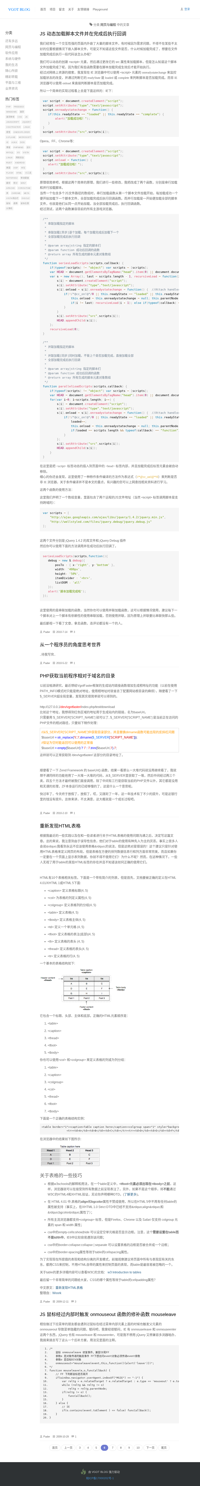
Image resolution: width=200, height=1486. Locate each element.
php (8, 107)
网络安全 (20, 158)
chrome (16, 193)
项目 (53, 9)
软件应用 (11, 53)
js (26, 117)
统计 (15, 183)
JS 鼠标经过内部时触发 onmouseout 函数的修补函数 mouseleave (108, 1314)
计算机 (9, 208)
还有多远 (11, 41)
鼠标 (8, 203)
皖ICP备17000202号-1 (100, 1478)
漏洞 (22, 112)
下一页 (150, 1447)
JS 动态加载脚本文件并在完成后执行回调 (83, 33)
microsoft (25, 137)
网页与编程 (13, 47)
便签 (8, 132)
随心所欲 (11, 70)
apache (10, 188)
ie (7, 142)
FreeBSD (19, 107)
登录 (187, 9)
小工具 (28, 173)
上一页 (68, 1447)
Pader (46, 632)
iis (18, 152)
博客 (8, 147)
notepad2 (12, 178)
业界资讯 (11, 88)
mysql (10, 152)
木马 (23, 168)
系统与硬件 (13, 58)
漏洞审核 (10, 117)
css (20, 117)
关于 (71, 9)
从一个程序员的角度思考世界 (70, 644)
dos (22, 142)
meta (26, 193)
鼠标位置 (25, 203)
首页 (43, 9)
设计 (29, 147)
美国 (8, 168)
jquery (26, 122)
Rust (9, 163)
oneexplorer (21, 132)
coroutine (24, 188)
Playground (100, 9)
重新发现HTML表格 (60, 825)
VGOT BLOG (19, 9)
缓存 (8, 183)
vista (26, 152)
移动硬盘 (25, 178)
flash (9, 173)
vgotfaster (13, 127)
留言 (62, 9)
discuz (25, 198)
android (20, 163)
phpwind (18, 147)
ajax (14, 142)
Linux (27, 127)
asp (15, 168)
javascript (12, 122)
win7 (23, 183)
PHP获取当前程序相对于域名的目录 (77, 675)
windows (11, 112)
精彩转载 (11, 76)
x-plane (11, 137)
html (19, 173)
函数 (15, 203)
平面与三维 (13, 82)
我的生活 (11, 65)
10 (138, 1447)
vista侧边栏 (12, 198)
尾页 (164, 1447)
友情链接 (83, 9)
